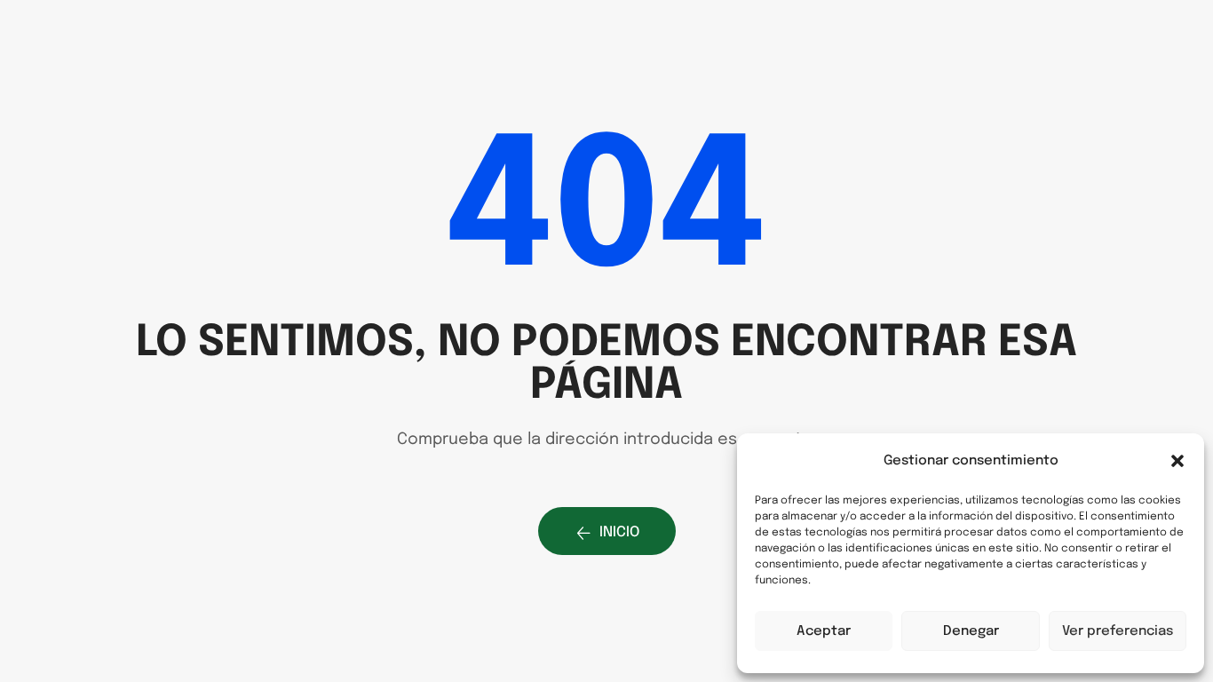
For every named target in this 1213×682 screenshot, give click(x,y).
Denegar (971, 631)
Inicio (619, 532)
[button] (1177, 461)
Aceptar (824, 631)
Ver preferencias (1117, 631)
